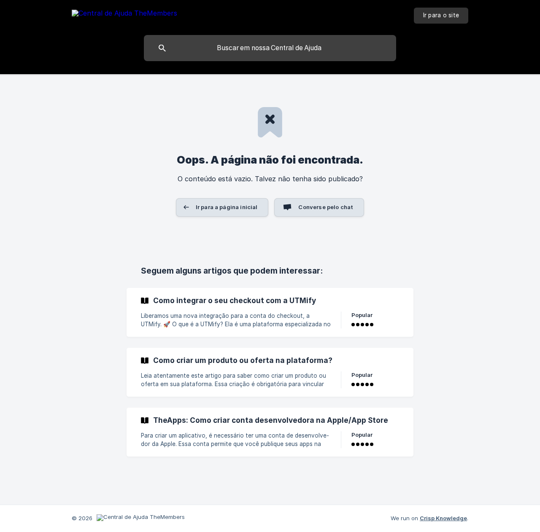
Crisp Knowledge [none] (443, 518)
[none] (124, 14)
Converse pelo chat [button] (325, 207)
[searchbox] (270, 48)
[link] (270, 312)
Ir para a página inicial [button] (227, 207)
